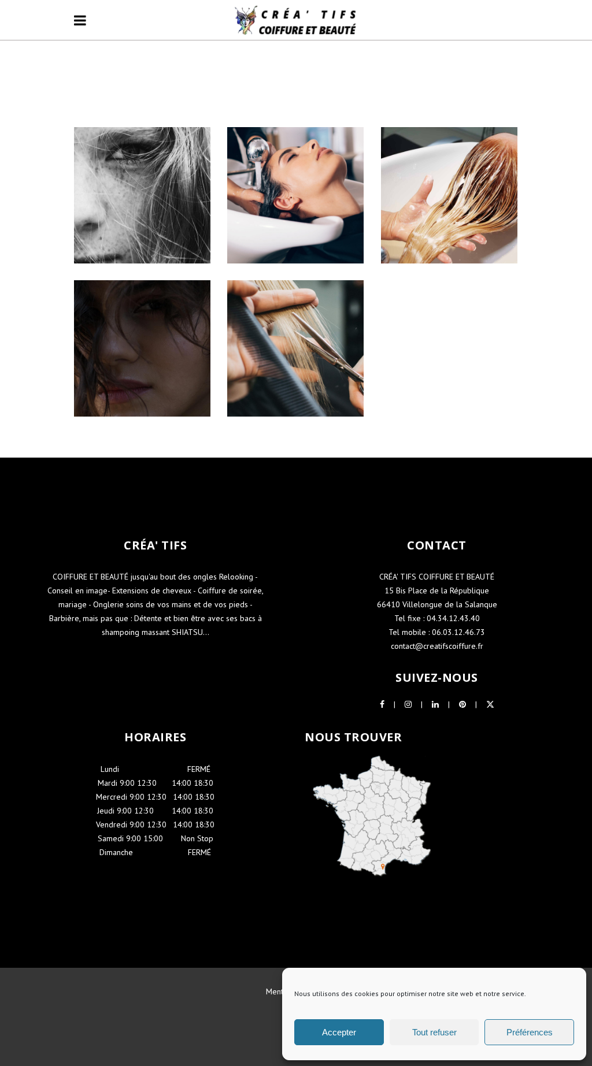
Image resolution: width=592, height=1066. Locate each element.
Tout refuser (434, 1032)
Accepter (339, 1032)
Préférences (529, 1032)
